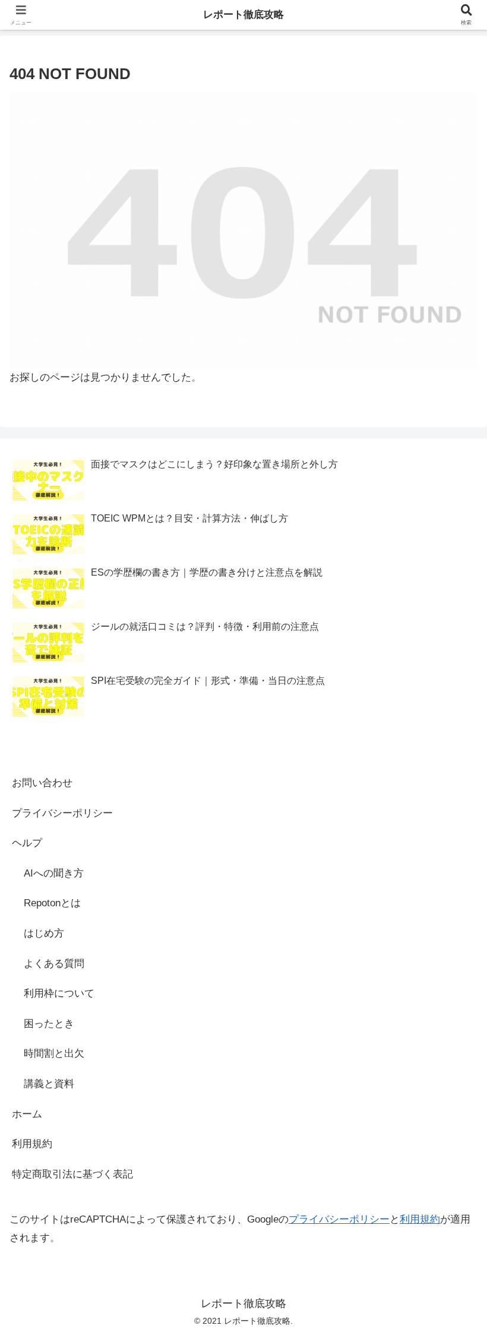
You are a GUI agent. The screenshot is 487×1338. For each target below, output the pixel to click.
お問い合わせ (42, 783)
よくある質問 (54, 963)
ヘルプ (27, 843)
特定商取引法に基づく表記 (72, 1174)
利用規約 (32, 1143)
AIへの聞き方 (54, 873)
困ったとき (49, 1023)
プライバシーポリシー (62, 813)
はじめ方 (44, 933)
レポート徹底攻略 (243, 14)
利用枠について (59, 993)
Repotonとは (52, 903)
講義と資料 (49, 1083)
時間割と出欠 (54, 1053)
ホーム (27, 1114)
